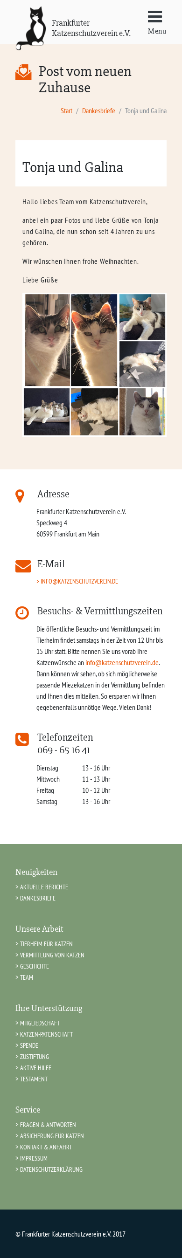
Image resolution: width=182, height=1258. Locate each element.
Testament (34, 1078)
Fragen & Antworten (48, 1124)
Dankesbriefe (98, 110)
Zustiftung (34, 1056)
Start (66, 110)
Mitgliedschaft (40, 1022)
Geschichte (34, 966)
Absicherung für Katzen (52, 1135)
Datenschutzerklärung (51, 1169)
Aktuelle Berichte (44, 886)
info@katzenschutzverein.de (79, 581)
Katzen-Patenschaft (46, 1034)
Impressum (34, 1158)
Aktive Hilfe (35, 1067)
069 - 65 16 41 (63, 749)
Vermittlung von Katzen (52, 954)
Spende (29, 1045)
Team (26, 977)
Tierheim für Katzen (46, 943)
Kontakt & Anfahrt (46, 1146)
